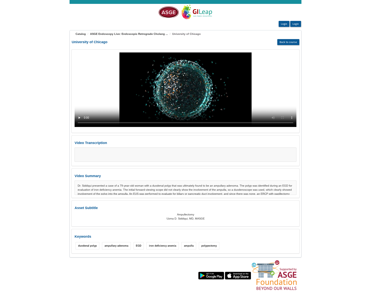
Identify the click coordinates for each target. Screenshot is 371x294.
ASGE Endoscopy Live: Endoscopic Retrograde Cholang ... (129, 33)
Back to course (288, 42)
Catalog (81, 33)
